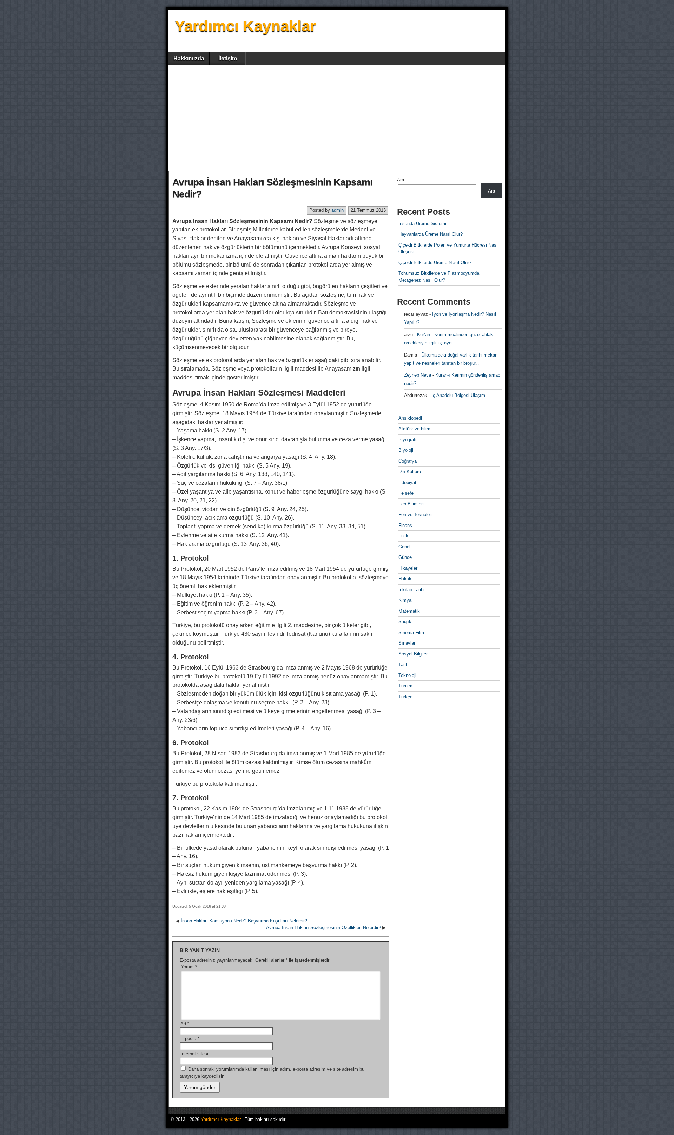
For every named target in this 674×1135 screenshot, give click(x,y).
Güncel (405, 557)
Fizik (403, 536)
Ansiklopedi (410, 418)
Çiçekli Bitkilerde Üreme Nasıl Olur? (434, 262)
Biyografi (407, 439)
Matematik (409, 611)
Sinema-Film (411, 632)
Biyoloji (405, 450)
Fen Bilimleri (411, 504)
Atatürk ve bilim (414, 428)
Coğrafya (407, 461)
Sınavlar (406, 643)
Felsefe (406, 493)
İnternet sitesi (194, 1053)
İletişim (227, 58)
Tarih (403, 664)
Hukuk (404, 578)
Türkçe (405, 696)
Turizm (405, 686)
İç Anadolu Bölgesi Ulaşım (458, 395)
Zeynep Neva (417, 375)
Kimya (404, 600)
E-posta (189, 1038)
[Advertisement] (336, 118)
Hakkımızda (188, 58)
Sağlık (404, 621)
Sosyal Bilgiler (413, 654)
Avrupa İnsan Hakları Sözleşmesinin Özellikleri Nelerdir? (323, 927)
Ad (184, 1023)
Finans (405, 525)
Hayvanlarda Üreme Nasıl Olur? (430, 234)
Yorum (189, 967)
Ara (400, 179)
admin (337, 210)
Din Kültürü (409, 471)
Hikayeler (407, 568)
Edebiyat (407, 482)
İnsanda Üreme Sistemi (422, 223)
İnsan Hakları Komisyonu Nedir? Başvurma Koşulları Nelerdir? (244, 921)
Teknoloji (407, 675)
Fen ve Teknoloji (415, 514)
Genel (404, 546)
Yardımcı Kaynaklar (245, 25)
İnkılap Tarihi (411, 589)
